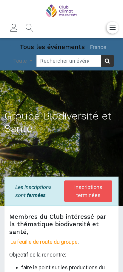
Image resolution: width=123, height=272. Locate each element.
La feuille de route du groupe (44, 242)
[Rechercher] (107, 61)
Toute (20, 61)
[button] (30, 28)
